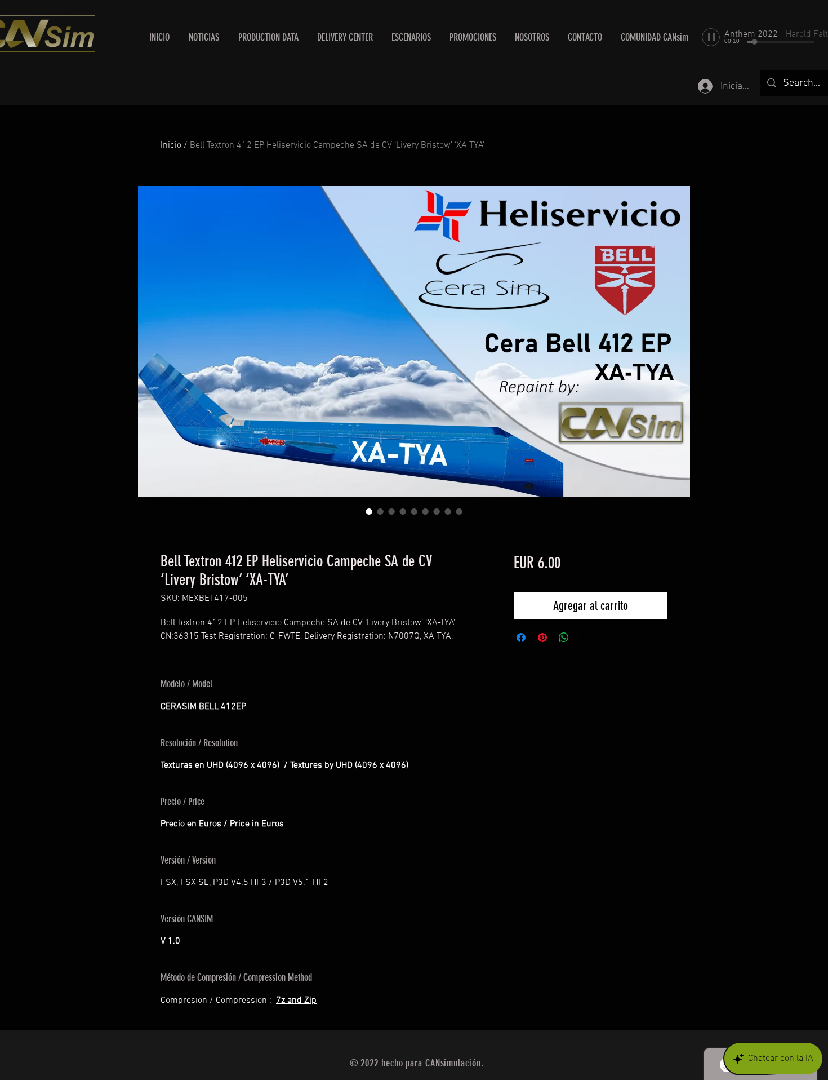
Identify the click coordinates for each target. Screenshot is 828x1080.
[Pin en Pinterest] (542, 637)
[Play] (711, 37)
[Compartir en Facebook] (521, 637)
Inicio (171, 145)
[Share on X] (585, 637)
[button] (345, 37)
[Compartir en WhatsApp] (564, 637)
